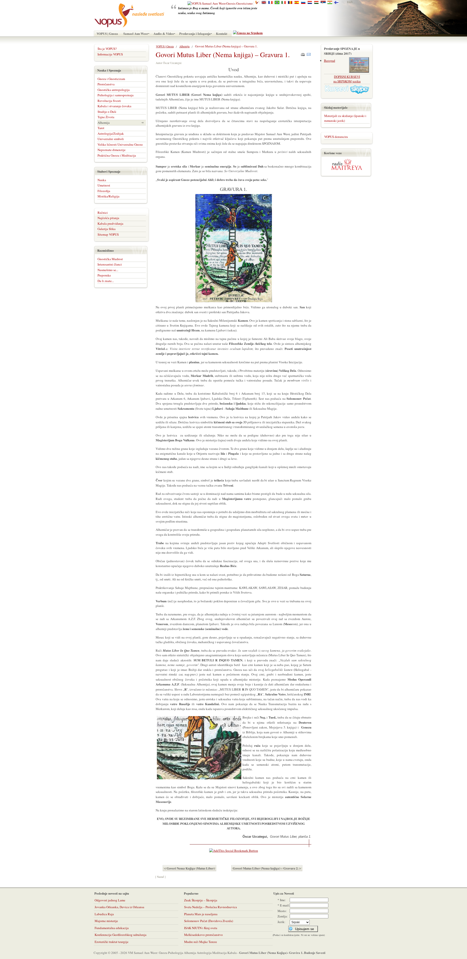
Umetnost (104, 185)
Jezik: (281, 922)
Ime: (283, 900)
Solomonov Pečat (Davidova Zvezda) (208, 921)
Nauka (102, 180)
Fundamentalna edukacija (112, 928)
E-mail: (285, 905)
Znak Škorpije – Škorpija (200, 900)
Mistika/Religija (108, 196)
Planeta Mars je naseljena (200, 914)
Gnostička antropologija (114, 90)
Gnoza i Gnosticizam (111, 79)
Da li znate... (106, 281)
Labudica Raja (104, 914)
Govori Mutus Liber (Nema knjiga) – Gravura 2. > (267, 868)
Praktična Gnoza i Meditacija (117, 155)
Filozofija (104, 191)
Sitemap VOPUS (108, 234)
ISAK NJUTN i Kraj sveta (200, 928)
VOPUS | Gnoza (165, 46)
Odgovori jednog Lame (110, 900)
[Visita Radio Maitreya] (347, 169)
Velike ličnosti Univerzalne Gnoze (120, 144)
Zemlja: (283, 916)
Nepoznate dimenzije (112, 150)
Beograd (329, 60)
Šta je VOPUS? (107, 48)
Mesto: (282, 911)
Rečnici (103, 212)
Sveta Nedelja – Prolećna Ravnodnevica (210, 907)
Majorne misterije (106, 921)
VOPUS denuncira (336, 136)
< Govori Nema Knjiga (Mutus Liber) (189, 868)
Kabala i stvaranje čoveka (114, 106)
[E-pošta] (309, 53)
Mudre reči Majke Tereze (200, 942)
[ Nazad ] (160, 877)
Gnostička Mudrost (110, 259)
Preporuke (104, 275)
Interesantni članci (110, 264)
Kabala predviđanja (110, 223)
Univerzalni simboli (111, 139)
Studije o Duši (107, 111)
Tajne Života (106, 117)
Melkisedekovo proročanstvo (203, 934)
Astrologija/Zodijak (111, 133)
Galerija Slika (107, 229)
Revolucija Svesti (109, 100)
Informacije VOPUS (110, 54)
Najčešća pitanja (108, 218)
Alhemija (184, 46)
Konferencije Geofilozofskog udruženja (120, 934)
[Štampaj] (303, 53)
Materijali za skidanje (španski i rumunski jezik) (345, 118)
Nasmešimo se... (108, 270)
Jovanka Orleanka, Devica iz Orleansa (119, 907)
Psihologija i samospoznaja (116, 95)
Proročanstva (106, 84)
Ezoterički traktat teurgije (111, 942)
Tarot (101, 128)
